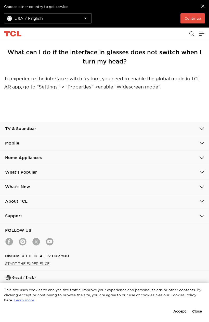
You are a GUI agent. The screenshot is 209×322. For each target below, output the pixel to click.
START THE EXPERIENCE (27, 263)
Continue (193, 18)
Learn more (24, 300)
